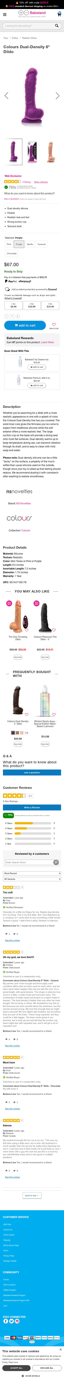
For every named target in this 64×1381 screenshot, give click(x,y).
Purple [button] (19, 244)
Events (6, 1279)
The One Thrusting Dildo (18, 638)
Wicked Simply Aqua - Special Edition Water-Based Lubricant (45, 724)
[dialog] (32, 1363)
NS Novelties (23, 503)
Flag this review (12, 940)
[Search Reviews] (56, 862)
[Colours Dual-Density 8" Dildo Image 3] (32, 95)
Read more (13, 1362)
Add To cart (27, 325)
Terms (5, 1250)
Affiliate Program (9, 1290)
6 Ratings (27, 182)
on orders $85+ (32, 6)
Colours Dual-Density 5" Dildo (17, 722)
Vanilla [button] (30, 244)
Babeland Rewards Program (14, 1295)
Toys (6, 38)
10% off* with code (32, 2)
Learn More (47, 342)
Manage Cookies (9, 1261)
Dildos (15, 38)
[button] (5, 15)
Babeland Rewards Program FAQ (16, 1300)
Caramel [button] (42, 244)
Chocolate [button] (11, 253)
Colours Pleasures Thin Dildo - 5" (45, 638)
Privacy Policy (8, 1256)
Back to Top (30, 1195)
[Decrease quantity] (6, 316)
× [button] (60, 1349)
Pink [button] (9, 244)
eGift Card (7, 1224)
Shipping (6, 1240)
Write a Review (41, 182)
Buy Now (17, 657)
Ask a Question (11, 199)
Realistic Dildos (29, 38)
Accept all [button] (16, 1368)
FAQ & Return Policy (11, 1245)
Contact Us (7, 1230)
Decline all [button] (46, 1368)
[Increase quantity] (18, 316)
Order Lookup (8, 1235)
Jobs (5, 1306)
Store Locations (9, 1285)
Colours (25, 530)
